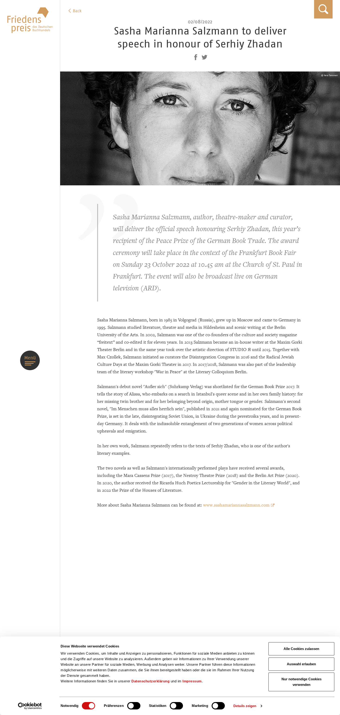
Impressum (192, 681)
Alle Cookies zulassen (301, 649)
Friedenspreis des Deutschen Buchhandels (30, 20)
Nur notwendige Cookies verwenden (301, 682)
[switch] (133, 705)
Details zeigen (244, 706)
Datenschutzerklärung (150, 681)
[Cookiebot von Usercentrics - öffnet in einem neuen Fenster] (30, 706)
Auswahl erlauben (301, 664)
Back (76, 11)
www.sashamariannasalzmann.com (236, 505)
